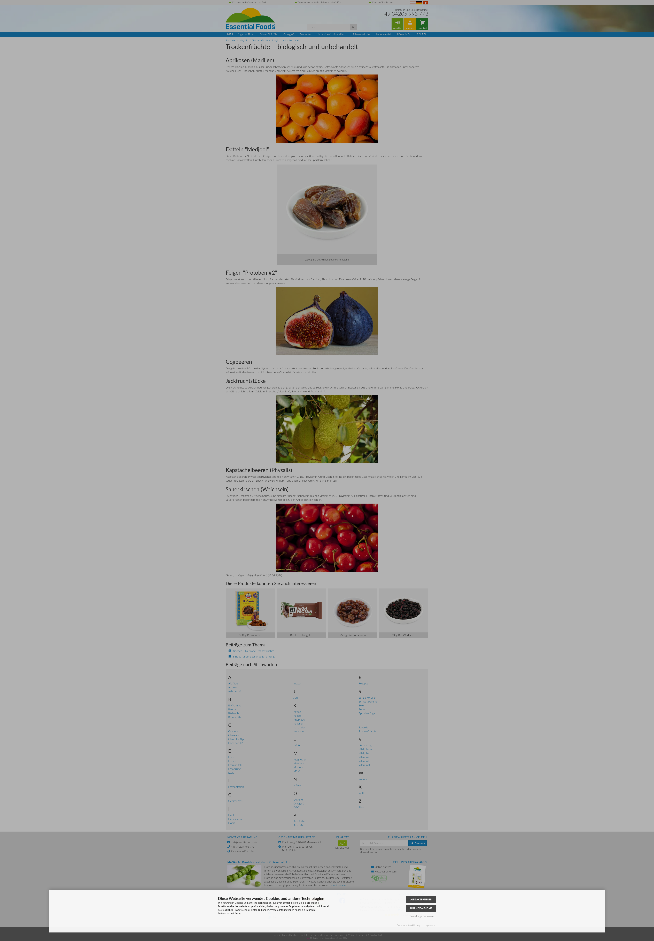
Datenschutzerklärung (408, 925)
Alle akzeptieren (421, 899)
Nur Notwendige (421, 908)
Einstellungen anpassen (421, 916)
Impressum (430, 925)
